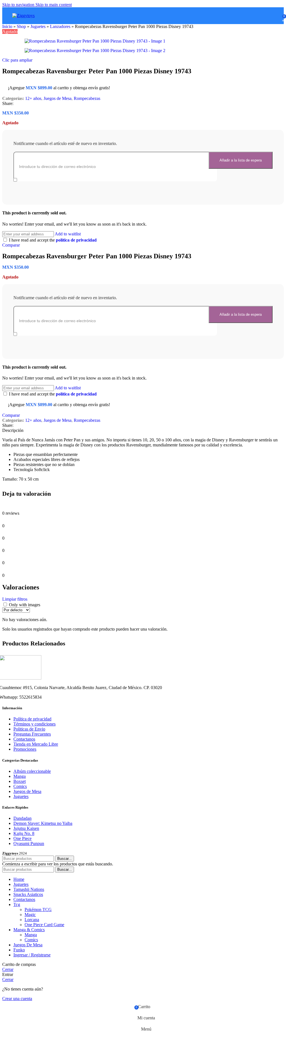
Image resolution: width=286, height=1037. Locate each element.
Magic (30, 914)
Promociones (24, 749)
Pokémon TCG (38, 909)
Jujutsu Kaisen (26, 828)
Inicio (7, 26)
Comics (20, 786)
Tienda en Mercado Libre (35, 744)
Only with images (24, 604)
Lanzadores (60, 26)
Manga (19, 776)
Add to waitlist (68, 233)
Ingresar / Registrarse (32, 954)
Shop (21, 26)
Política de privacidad (32, 719)
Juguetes (38, 26)
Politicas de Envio (29, 729)
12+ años (33, 98)
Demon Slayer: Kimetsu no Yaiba (42, 823)
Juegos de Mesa (58, 98)
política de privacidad (76, 240)
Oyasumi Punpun (28, 843)
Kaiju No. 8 (23, 833)
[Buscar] (268, 15)
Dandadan (22, 818)
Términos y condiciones (34, 724)
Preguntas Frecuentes (32, 734)
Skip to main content (53, 4)
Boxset (19, 781)
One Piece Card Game (44, 924)
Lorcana (32, 919)
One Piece (22, 838)
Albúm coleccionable (32, 771)
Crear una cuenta (17, 998)
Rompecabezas (87, 98)
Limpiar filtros (14, 599)
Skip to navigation (18, 4)
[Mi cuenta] (276, 15)
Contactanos (24, 739)
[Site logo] (23, 15)
